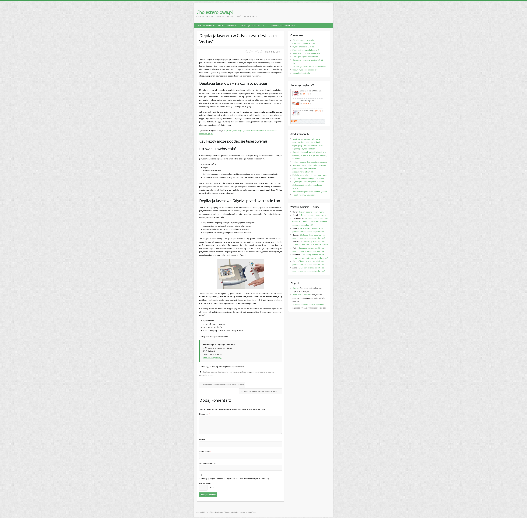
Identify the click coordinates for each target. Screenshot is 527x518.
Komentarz (204, 414)
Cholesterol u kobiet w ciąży (303, 44)
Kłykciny (295, 288)
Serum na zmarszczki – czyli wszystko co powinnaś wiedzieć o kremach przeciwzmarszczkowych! (309, 168)
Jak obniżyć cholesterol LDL (252, 25)
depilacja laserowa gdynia (262, 372)
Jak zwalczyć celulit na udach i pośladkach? (260, 391)
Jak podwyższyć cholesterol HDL (281, 25)
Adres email (205, 451)
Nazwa (202, 440)
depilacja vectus (206, 375)
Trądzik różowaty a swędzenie (304, 195)
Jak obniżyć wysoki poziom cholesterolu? (309, 67)
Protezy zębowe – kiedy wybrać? (312, 212)
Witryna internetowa (208, 463)
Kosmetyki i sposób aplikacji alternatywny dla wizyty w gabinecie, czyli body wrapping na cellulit (309, 155)
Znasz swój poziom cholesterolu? (305, 50)
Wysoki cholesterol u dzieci (303, 47)
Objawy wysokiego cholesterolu (304, 70)
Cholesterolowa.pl (214, 12)
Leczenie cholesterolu (227, 25)
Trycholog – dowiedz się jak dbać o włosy (309, 178)
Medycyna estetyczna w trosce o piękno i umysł (222, 384)
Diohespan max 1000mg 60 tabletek (311, 91)
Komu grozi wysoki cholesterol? (305, 57)
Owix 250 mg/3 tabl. (307, 101)
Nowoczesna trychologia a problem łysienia (309, 192)
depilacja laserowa (242, 372)
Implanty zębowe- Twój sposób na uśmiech (309, 162)
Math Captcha (205, 483)
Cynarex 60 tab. (306, 111)
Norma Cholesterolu (206, 25)
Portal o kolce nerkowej (301, 295)
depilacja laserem (225, 372)
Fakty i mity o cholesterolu (303, 40)
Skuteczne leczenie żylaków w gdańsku (308, 305)
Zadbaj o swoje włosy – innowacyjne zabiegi (309, 175)
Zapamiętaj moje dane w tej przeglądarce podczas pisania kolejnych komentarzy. (234, 478)
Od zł (305, 93)
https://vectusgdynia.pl (212, 358)
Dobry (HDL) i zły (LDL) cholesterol (306, 53)
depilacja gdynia (210, 372)
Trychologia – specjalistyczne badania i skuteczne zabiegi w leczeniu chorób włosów (308, 185)
